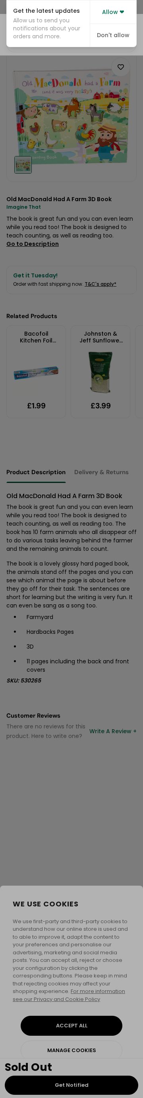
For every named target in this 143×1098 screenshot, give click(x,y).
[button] (48, 23)
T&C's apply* (100, 284)
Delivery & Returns (101, 472)
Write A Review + (113, 731)
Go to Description (32, 244)
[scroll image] (23, 165)
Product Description (36, 472)
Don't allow (113, 35)
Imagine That (23, 207)
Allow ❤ (113, 12)
